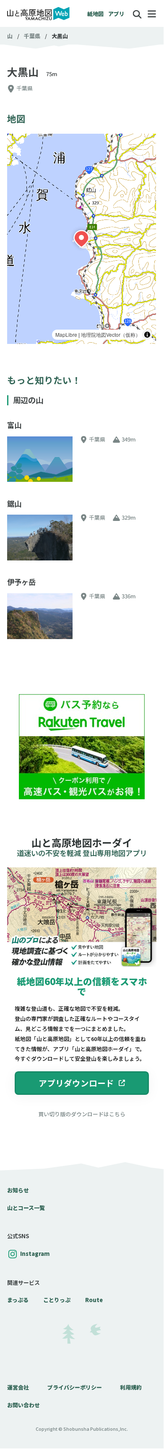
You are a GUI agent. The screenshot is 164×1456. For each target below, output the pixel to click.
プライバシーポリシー (74, 1387)
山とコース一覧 (26, 1208)
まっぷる (18, 1300)
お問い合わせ (23, 1405)
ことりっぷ (56, 1300)
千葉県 (32, 36)
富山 (14, 425)
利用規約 (131, 1387)
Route (94, 1300)
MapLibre (66, 334)
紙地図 (95, 14)
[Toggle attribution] (147, 335)
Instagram (34, 1254)
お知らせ (18, 1190)
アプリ (116, 14)
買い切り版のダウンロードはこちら (81, 1114)
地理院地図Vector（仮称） (111, 334)
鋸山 (14, 504)
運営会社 (18, 1387)
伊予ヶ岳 (21, 582)
